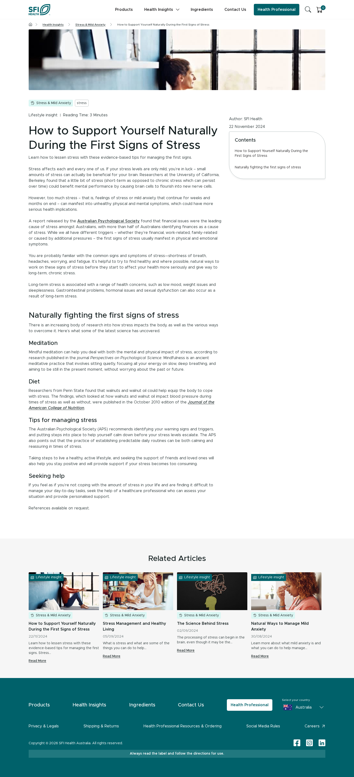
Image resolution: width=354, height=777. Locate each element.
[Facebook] (297, 743)
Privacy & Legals (44, 726)
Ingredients (202, 10)
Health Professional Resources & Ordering (183, 726)
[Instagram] (309, 743)
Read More (37, 661)
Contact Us (235, 10)
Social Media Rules (263, 726)
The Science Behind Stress (203, 624)
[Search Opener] (308, 9)
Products (124, 10)
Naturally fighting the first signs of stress (268, 167)
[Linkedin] (322, 742)
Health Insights (158, 10)
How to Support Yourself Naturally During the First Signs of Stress (271, 153)
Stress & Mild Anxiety (53, 103)
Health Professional (276, 10)
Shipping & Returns (101, 726)
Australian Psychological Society (108, 221)
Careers (312, 726)
